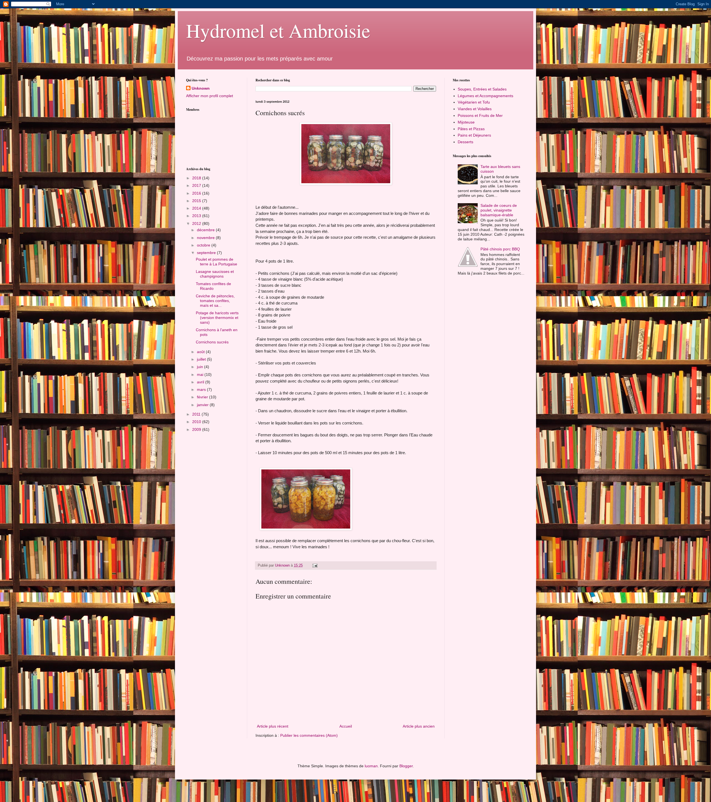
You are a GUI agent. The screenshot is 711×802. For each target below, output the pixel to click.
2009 (197, 429)
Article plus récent (272, 726)
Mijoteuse (466, 122)
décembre (206, 230)
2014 (197, 208)
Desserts (465, 142)
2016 (197, 193)
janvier (203, 405)
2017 (197, 185)
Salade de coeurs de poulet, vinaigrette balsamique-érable (498, 210)
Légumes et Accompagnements (485, 96)
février (203, 397)
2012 (197, 223)
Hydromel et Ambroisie (278, 30)
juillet (202, 359)
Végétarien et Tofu (474, 102)
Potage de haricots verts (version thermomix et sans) (217, 318)
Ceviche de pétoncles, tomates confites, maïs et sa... (215, 301)
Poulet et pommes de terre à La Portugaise (216, 261)
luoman (371, 766)
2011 (197, 414)
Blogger (406, 766)
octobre (204, 245)
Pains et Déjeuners (474, 135)
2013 (197, 215)
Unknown (201, 88)
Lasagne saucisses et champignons (215, 273)
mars (202, 389)
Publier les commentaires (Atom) (309, 735)
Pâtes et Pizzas (471, 129)
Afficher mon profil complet (209, 96)
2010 (197, 421)
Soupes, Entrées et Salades (482, 89)
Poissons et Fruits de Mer (480, 115)
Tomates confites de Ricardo (213, 286)
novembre (206, 237)
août (201, 352)
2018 (197, 178)
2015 (197, 200)
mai (200, 374)
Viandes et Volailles (475, 109)
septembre (207, 252)
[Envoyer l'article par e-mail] (315, 565)
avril (201, 382)
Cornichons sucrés (212, 342)
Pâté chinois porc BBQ (500, 249)
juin (200, 366)
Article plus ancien (419, 726)
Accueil (345, 726)
